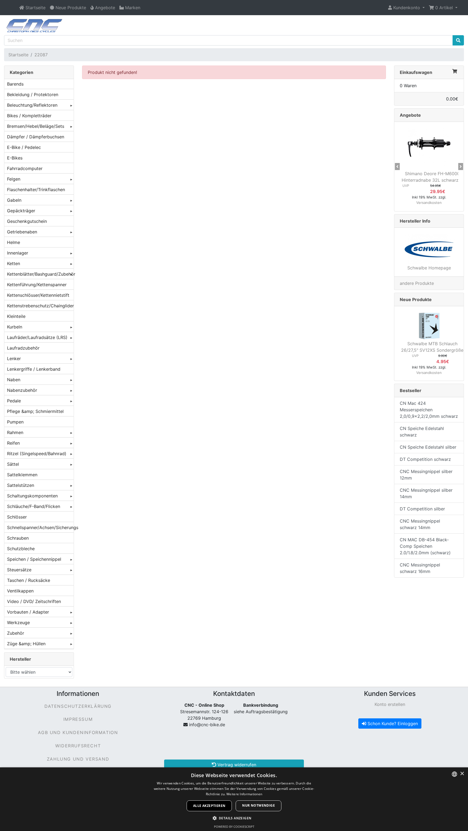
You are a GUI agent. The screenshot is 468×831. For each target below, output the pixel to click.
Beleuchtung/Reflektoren (32, 105)
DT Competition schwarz (425, 459)
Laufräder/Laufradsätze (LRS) (37, 337)
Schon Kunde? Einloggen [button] (392, 723)
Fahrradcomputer (25, 168)
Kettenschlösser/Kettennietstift (38, 295)
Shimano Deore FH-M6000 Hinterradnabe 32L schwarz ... (432, 177)
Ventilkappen (20, 591)
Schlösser (17, 517)
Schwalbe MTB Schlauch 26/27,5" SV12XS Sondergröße (432, 347)
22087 (41, 54)
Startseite (18, 54)
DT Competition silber (422, 508)
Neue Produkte (416, 299)
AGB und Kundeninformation (78, 732)
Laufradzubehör (23, 348)
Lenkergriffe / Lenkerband (33, 369)
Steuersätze (19, 569)
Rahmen (15, 432)
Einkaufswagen (416, 72)
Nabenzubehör (22, 390)
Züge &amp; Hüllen (26, 643)
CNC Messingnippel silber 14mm (426, 493)
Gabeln (14, 200)
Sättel (13, 464)
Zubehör (15, 633)
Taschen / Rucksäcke (28, 580)
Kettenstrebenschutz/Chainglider (40, 305)
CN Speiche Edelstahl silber (428, 447)
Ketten (13, 263)
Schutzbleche (21, 548)
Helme (13, 242)
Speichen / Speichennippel (34, 559)
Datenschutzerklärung (78, 706)
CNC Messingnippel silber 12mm (426, 475)
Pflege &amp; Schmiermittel (35, 411)
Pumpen (15, 422)
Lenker (14, 358)
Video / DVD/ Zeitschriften (34, 601)
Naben (13, 379)
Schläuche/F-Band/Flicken (33, 506)
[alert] (234, 799)
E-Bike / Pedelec (24, 147)
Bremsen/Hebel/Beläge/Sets (35, 126)
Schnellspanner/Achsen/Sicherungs (40, 527)
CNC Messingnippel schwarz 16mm (420, 568)
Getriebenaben (22, 231)
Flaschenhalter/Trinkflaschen (36, 189)
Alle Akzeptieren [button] (209, 805)
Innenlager (17, 253)
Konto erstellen (390, 704)
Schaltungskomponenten (32, 495)
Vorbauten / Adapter (28, 612)
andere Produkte (417, 283)
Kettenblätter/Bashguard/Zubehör (40, 274)
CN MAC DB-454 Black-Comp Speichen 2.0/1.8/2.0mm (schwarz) (425, 546)
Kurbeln (14, 327)
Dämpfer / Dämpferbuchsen (35, 136)
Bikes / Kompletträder (29, 115)
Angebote (410, 115)
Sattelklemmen (22, 474)
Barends (15, 84)
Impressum (78, 719)
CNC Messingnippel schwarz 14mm (420, 524)
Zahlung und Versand (78, 759)
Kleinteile (16, 316)
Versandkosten (429, 202)
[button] (406, 7)
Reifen (13, 443)
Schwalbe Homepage (429, 268)
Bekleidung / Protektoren (32, 94)
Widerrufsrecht (78, 745)
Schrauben (18, 538)
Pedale (14, 400)
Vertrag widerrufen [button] (236, 764)
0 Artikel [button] (444, 7)
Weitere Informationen (244, 794)
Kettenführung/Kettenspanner (37, 284)
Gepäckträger (21, 210)
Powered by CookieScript (234, 827)
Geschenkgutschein (27, 221)
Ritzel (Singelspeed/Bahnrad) (36, 453)
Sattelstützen (20, 485)
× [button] (462, 774)
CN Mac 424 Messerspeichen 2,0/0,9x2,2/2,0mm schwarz (429, 409)
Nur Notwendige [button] (258, 805)
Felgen (13, 179)
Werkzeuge (18, 622)
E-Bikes (14, 158)
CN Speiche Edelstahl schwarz (422, 432)
